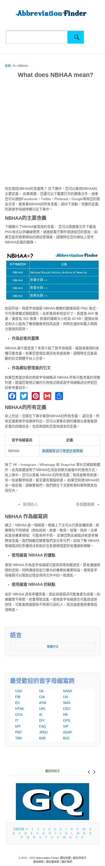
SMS (66, 703)
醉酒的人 (30, 504)
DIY (42, 720)
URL (42, 709)
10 (83, 829)
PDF (18, 732)
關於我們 (67, 861)
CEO (66, 709)
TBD (18, 738)
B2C (66, 738)
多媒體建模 (85, 504)
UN (65, 697)
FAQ (42, 726)
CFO (18, 715)
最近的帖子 (52, 771)
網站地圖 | (66, 857)
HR (65, 715)
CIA (42, 697)
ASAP (67, 732)
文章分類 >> (21, 829)
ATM (42, 703)
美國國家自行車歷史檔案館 (62, 451)
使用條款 (38, 861)
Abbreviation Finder (47, 857)
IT (16, 720)
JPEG (43, 732)
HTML (20, 709)
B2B (42, 738)
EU (17, 703)
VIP (65, 726)
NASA (67, 691)
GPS (66, 720)
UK (41, 691)
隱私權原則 (52, 861)
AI (40, 715)
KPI (18, 726)
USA (18, 691)
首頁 (8, 66)
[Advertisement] (52, 133)
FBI (18, 697)
